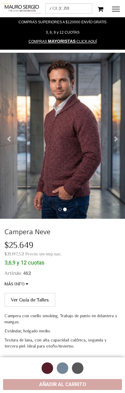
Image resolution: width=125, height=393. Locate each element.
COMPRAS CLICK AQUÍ (63, 41)
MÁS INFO (15, 284)
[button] (9, 136)
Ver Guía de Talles (30, 299)
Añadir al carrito (62, 384)
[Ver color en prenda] (47, 368)
